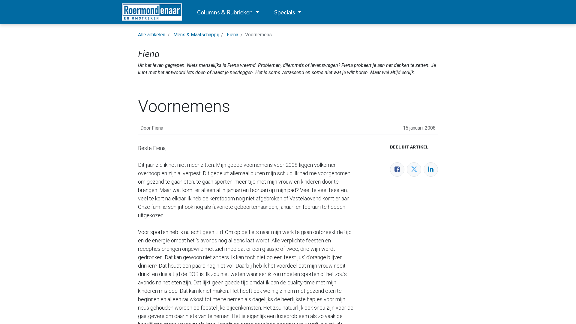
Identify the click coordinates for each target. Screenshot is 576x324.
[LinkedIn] (431, 169)
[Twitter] (414, 169)
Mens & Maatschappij (196, 35)
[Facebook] (397, 169)
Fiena (232, 35)
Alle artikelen (151, 35)
